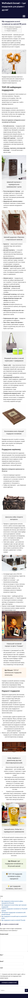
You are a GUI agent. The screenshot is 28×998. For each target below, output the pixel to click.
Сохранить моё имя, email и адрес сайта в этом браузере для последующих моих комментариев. (12, 976)
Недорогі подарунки (11, 30)
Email (2, 961)
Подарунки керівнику (11, 28)
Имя (1, 955)
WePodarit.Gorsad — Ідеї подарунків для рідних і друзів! (14, 6)
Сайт (1, 968)
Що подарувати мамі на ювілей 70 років (13, 920)
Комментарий (4, 934)
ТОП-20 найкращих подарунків (12, 27)
